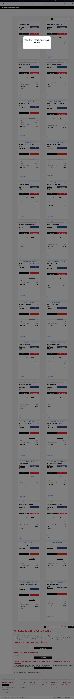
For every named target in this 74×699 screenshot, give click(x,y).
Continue (37, 45)
